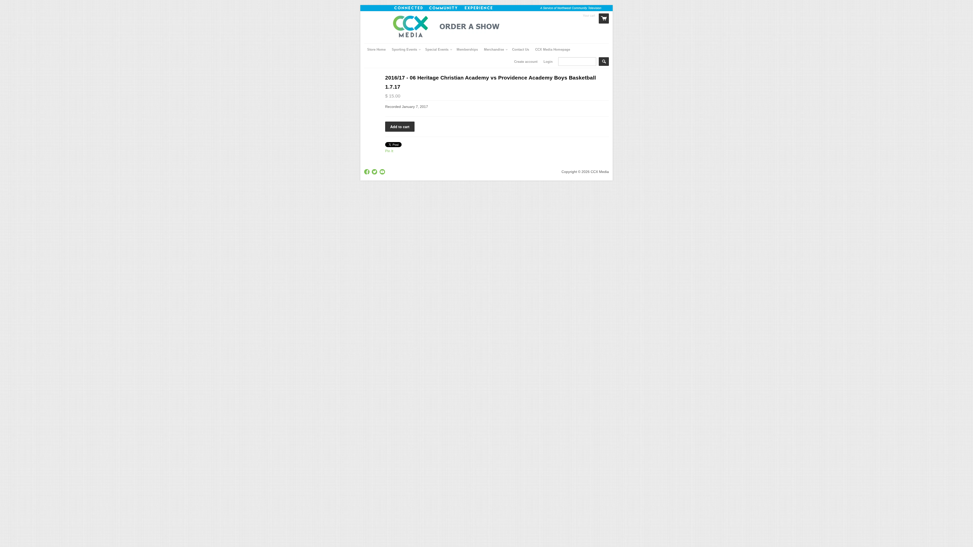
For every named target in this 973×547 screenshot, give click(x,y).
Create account (525, 62)
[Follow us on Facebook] (367, 172)
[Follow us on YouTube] (383, 172)
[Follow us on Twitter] (375, 172)
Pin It (389, 151)
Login (548, 62)
